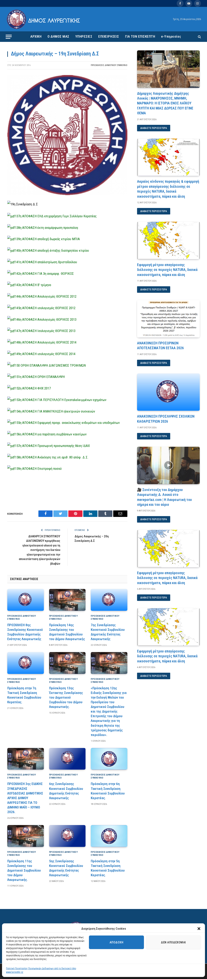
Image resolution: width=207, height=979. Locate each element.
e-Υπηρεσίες (171, 36)
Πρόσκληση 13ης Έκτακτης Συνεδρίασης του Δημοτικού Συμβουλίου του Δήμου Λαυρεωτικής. (66, 697)
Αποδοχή (116, 942)
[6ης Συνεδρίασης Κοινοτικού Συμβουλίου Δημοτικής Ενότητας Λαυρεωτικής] (67, 759)
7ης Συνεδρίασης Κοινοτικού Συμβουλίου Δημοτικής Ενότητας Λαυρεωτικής (108, 632)
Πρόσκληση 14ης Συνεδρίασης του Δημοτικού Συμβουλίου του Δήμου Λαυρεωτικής (67, 632)
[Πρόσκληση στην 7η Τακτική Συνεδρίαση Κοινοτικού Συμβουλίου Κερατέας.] (25, 663)
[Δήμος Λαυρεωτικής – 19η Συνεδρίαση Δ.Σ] (67, 194)
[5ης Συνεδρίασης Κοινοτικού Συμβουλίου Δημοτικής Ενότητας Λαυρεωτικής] (67, 836)
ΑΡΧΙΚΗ (35, 36)
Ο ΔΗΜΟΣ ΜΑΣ (58, 36)
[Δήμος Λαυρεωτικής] (44, 19)
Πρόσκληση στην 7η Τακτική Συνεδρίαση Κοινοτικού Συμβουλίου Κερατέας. (24, 695)
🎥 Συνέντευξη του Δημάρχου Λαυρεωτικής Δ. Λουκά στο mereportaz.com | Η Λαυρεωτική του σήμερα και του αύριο (164, 497)
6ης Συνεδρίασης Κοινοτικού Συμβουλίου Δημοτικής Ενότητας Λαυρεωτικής (66, 791)
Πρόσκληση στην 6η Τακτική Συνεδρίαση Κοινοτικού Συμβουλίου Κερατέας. (108, 791)
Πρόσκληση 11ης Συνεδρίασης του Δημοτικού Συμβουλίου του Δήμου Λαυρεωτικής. (24, 870)
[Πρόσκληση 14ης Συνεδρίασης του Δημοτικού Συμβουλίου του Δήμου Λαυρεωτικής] (67, 600)
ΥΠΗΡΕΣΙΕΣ (83, 36)
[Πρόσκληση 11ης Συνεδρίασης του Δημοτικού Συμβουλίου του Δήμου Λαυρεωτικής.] (25, 836)
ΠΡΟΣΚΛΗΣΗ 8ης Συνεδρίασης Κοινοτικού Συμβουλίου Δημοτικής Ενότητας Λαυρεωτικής (25, 632)
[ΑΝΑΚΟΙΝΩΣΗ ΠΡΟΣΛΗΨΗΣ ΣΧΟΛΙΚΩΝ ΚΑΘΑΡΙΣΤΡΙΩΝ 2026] (168, 392)
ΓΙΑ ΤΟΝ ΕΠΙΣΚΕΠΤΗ (140, 36)
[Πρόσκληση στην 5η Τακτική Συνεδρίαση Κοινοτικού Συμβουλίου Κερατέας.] (109, 836)
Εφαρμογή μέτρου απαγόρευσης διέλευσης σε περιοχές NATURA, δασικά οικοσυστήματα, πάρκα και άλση (167, 270)
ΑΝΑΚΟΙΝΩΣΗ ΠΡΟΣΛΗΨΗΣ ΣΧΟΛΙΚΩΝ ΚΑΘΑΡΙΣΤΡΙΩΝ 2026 (165, 418)
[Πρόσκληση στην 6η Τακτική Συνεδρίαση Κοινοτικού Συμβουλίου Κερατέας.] (109, 759)
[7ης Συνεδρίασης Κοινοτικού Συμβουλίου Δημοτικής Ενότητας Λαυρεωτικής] (109, 600)
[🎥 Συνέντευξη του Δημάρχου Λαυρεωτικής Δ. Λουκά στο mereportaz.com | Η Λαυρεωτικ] (168, 465)
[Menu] (9, 36)
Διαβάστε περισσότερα (153, 128)
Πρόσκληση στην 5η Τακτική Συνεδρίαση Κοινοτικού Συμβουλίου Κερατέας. (108, 868)
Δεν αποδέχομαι (173, 942)
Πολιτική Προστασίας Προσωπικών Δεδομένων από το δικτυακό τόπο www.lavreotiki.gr (41, 970)
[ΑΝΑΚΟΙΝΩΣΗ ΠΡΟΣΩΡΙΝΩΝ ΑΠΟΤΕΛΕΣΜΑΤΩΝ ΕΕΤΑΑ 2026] (168, 318)
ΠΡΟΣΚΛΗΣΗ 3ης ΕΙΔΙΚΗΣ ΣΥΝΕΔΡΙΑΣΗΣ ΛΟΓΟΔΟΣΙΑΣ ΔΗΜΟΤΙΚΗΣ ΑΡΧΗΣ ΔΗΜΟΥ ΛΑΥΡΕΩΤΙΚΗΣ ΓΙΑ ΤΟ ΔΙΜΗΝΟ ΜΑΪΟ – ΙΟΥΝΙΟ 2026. (25, 798)
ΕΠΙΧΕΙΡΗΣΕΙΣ (108, 36)
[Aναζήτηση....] (199, 36)
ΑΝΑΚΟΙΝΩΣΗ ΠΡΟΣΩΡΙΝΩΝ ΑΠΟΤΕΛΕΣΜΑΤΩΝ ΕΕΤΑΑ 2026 (160, 345)
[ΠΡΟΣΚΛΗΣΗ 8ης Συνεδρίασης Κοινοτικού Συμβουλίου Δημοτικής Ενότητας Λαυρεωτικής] (25, 600)
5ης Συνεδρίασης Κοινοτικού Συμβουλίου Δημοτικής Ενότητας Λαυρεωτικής (66, 868)
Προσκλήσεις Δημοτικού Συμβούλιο (109, 65)
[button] (199, 929)
